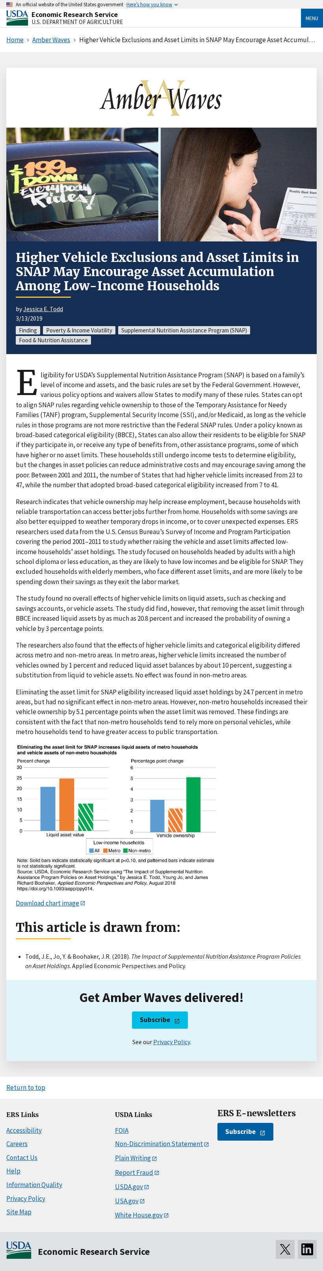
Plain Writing (133, 1158)
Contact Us (21, 1157)
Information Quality (34, 1184)
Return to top (25, 1087)
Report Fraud (134, 1172)
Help (13, 1171)
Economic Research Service (75, 14)
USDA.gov (129, 1186)
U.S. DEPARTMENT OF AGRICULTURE (77, 21)
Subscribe (155, 1019)
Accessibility (24, 1130)
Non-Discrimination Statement (159, 1143)
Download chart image (47, 903)
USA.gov (127, 1201)
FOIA (121, 1130)
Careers (17, 1143)
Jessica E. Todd (43, 309)
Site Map (19, 1212)
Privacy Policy (171, 1042)
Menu (312, 18)
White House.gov (139, 1215)
